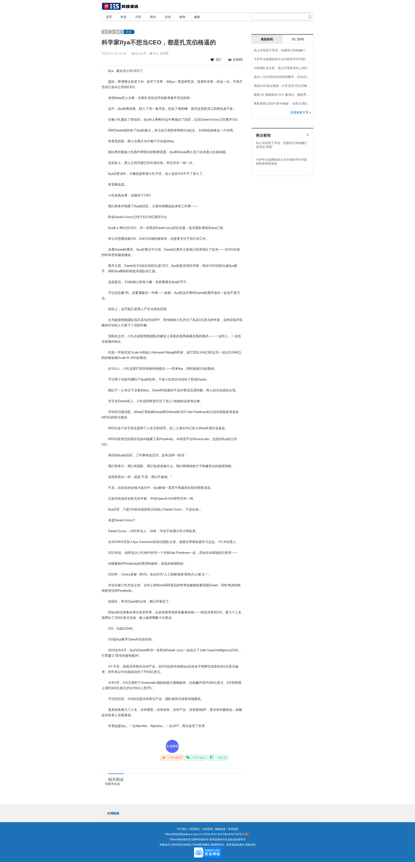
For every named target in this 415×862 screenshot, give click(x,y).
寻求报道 (233, 829)
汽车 (138, 17)
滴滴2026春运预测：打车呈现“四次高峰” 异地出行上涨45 (292, 85)
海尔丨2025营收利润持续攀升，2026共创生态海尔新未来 (292, 77)
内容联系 (207, 829)
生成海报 (172, 746)
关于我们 (182, 829)
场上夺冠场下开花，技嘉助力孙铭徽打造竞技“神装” (288, 50)
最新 (197, 17)
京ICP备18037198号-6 (230, 834)
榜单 (182, 17)
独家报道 (220, 829)
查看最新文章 (299, 112)
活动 (168, 17)
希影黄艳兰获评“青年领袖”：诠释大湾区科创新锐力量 (290, 103)
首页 (109, 17)
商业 (153, 17)
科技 (124, 17)
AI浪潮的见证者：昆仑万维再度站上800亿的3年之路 (289, 68)
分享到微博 (174, 757)
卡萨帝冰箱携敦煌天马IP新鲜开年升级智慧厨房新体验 (290, 59)
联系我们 (195, 829)
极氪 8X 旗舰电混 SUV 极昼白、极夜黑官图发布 (286, 94)
